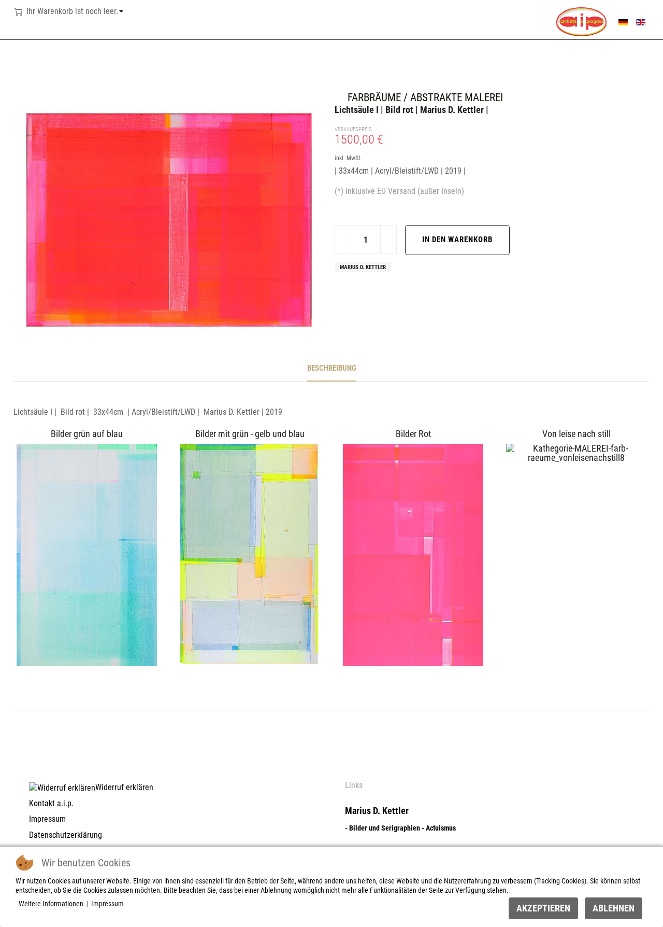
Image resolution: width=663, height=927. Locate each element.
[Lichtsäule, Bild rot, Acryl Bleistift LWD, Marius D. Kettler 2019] (168, 218)
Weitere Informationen (51, 904)
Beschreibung (331, 368)
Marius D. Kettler (363, 267)
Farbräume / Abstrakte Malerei (425, 97)
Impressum (107, 904)
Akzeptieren (543, 908)
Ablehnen (614, 908)
